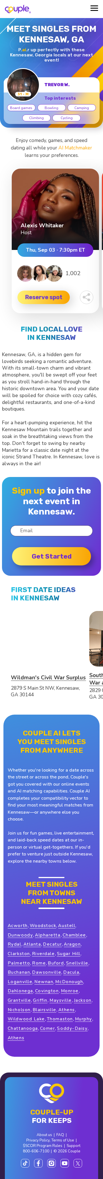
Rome (39, 963)
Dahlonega (20, 991)
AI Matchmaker (75, 148)
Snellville (77, 963)
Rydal (14, 944)
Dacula (71, 972)
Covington (47, 991)
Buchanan (19, 972)
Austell (66, 925)
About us (44, 1134)
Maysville (60, 1000)
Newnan (43, 982)
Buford (56, 963)
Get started (52, 556)
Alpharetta (47, 935)
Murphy (83, 1019)
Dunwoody (20, 935)
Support (73, 1145)
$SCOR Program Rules (42, 1145)
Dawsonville (46, 972)
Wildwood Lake (26, 1019)
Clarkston (19, 954)
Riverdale (43, 954)
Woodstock (43, 925)
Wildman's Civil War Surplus (48, 677)
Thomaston (60, 1019)
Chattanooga (23, 1028)
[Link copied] (86, 297)
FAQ (60, 1134)
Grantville (19, 1000)
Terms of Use (62, 1140)
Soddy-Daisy (72, 1028)
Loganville (20, 982)
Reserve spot (43, 297)
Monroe (70, 991)
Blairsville (44, 1010)
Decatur (52, 944)
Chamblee (74, 935)
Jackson (83, 1000)
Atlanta (32, 944)
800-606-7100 (36, 1151)
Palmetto (19, 963)
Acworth (18, 925)
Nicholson (19, 1010)
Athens (66, 1010)
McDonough (69, 982)
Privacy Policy (37, 1140)
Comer (47, 1028)
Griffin (40, 1000)
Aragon (72, 944)
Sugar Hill (68, 954)
